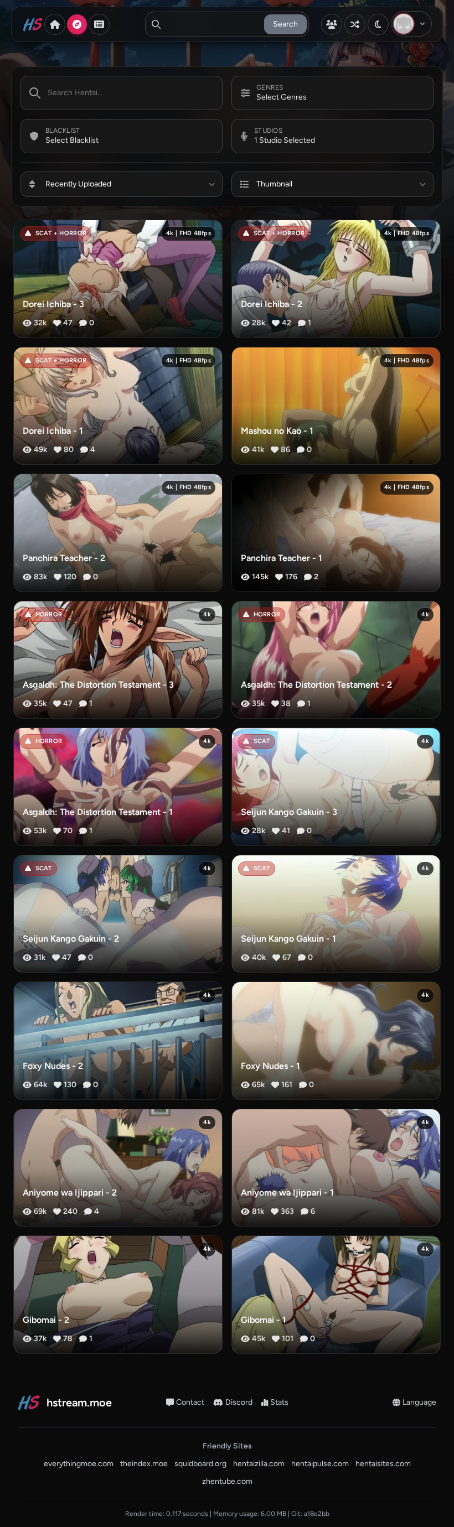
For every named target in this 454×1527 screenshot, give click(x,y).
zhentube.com (227, 1481)
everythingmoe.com (79, 1463)
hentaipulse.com (320, 1463)
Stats (279, 1402)
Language (419, 1402)
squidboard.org (200, 1463)
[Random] (355, 24)
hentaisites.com (383, 1463)
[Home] (55, 24)
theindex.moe (144, 1463)
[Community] (332, 24)
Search (285, 24)
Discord (238, 1402)
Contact (190, 1402)
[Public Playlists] (99, 24)
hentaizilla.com (259, 1463)
